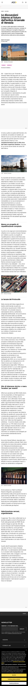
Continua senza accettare (14, 679)
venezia (3, 65)
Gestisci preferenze (14, 683)
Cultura (7, 11)
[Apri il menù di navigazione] (2, 2)
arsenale (9, 65)
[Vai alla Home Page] (14, 2)
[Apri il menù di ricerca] (22, 2)
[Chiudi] (26, 650)
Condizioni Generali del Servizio (14, 633)
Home (2, 11)
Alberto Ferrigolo (5, 39)
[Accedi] (26, 2)
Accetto (14, 675)
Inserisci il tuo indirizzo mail (9, 625)
